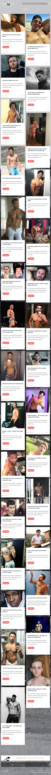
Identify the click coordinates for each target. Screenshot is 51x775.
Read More (5, 47)
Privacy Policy (40, 770)
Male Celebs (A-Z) (30, 3)
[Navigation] (49, 4)
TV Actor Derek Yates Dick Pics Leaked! (12, 668)
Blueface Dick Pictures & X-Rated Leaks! (12, 383)
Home (24, 3)
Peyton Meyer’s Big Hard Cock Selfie (11, 178)
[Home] (8, 4)
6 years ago (6, 51)
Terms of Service (32, 770)
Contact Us (47, 770)
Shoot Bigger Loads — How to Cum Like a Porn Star (30, 758)
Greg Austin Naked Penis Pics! (10, 80)
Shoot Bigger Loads (45, 772)
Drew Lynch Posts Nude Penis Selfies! (37, 598)
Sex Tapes (38, 3)
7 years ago (31, 385)
